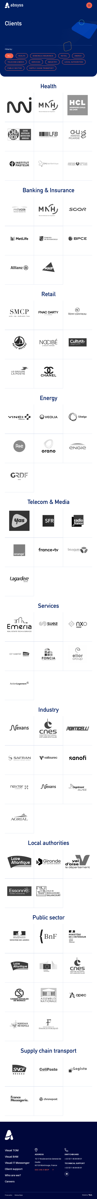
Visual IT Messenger (17, 1162)
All (9, 56)
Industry (52, 62)
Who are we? (13, 1175)
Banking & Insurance (43, 56)
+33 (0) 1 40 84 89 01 (73, 1159)
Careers (10, 1181)
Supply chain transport (41, 68)
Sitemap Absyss (19, 1195)
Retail (64, 56)
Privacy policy (8, 1195)
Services (36, 62)
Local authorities (74, 62)
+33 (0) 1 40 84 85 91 (73, 1168)
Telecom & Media (15, 62)
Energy (78, 56)
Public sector (14, 68)
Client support (13, 1169)
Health (21, 56)
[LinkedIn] (67, 1174)
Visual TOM (12, 1150)
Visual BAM (11, 1156)
